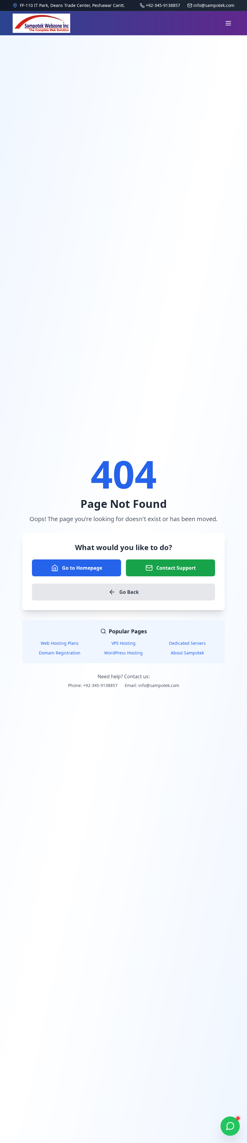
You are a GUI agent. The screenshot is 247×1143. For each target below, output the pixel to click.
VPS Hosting (123, 643)
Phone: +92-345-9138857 (92, 685)
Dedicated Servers (187, 643)
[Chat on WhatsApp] (230, 1126)
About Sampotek (187, 653)
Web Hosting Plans (60, 643)
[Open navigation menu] (228, 23)
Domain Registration (59, 653)
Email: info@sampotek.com (152, 685)
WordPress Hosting (123, 653)
